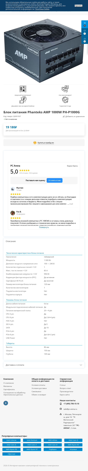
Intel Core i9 (52, 445)
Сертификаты (9, 389)
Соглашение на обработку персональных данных (14, 393)
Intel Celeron (11, 440)
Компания (8, 379)
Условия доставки (39, 388)
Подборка (52, 449)
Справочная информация (66, 380)
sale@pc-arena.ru (70, 409)
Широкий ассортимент (23, 95)
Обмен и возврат (39, 394)
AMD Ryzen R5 (11, 449)
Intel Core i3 (73, 440)
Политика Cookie (42, 9)
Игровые (73, 449)
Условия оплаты (38, 385)
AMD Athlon (52, 440)
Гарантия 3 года (65, 106)
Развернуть (44, 227)
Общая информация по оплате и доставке (43, 380)
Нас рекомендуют (65, 95)
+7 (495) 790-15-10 (71, 403)
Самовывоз (36, 391)
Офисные (11, 454)
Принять (78, 6)
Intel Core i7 (32, 445)
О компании (8, 383)
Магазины (7, 386)
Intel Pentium (32, 440)
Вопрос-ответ (65, 388)
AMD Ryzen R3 (73, 445)
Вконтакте (5, 403)
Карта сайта (65, 394)
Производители (66, 391)
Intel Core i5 (11, 445)
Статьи (63, 385)
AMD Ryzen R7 (32, 449)
